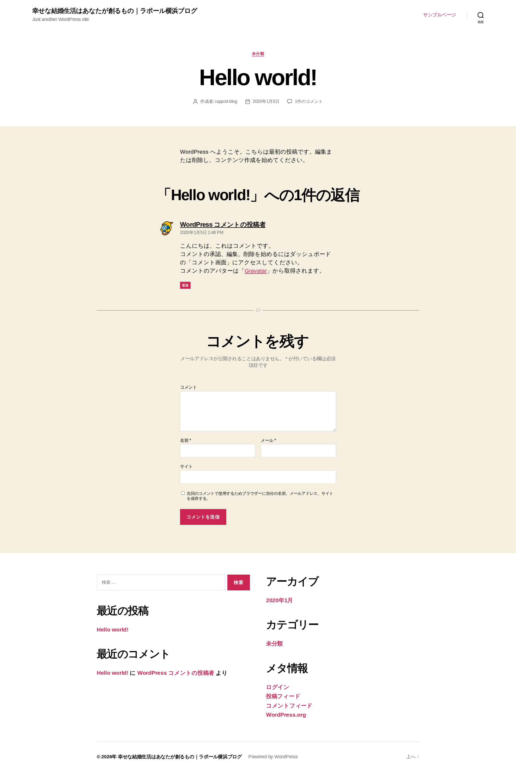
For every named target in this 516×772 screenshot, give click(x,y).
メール (268, 440)
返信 (185, 285)
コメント (188, 387)
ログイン (277, 687)
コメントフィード (289, 705)
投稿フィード (283, 696)
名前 (185, 440)
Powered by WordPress (273, 756)
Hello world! (112, 629)
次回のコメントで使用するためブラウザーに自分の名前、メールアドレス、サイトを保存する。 (260, 496)
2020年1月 (279, 600)
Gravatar (256, 271)
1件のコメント (308, 101)
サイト (186, 466)
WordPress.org (286, 715)
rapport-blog (226, 101)
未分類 (258, 53)
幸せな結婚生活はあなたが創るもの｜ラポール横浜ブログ (114, 11)
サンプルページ (439, 14)
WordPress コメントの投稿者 (175, 673)
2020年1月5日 (266, 101)
